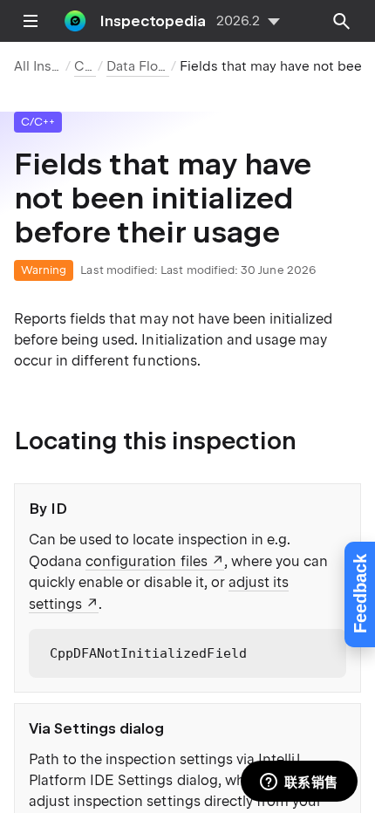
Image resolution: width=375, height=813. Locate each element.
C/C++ (94, 66)
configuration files (146, 561)
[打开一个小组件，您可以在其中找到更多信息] (299, 782)
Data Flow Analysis (164, 66)
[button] (326, 649)
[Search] (341, 20)
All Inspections (60, 66)
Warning (43, 270)
